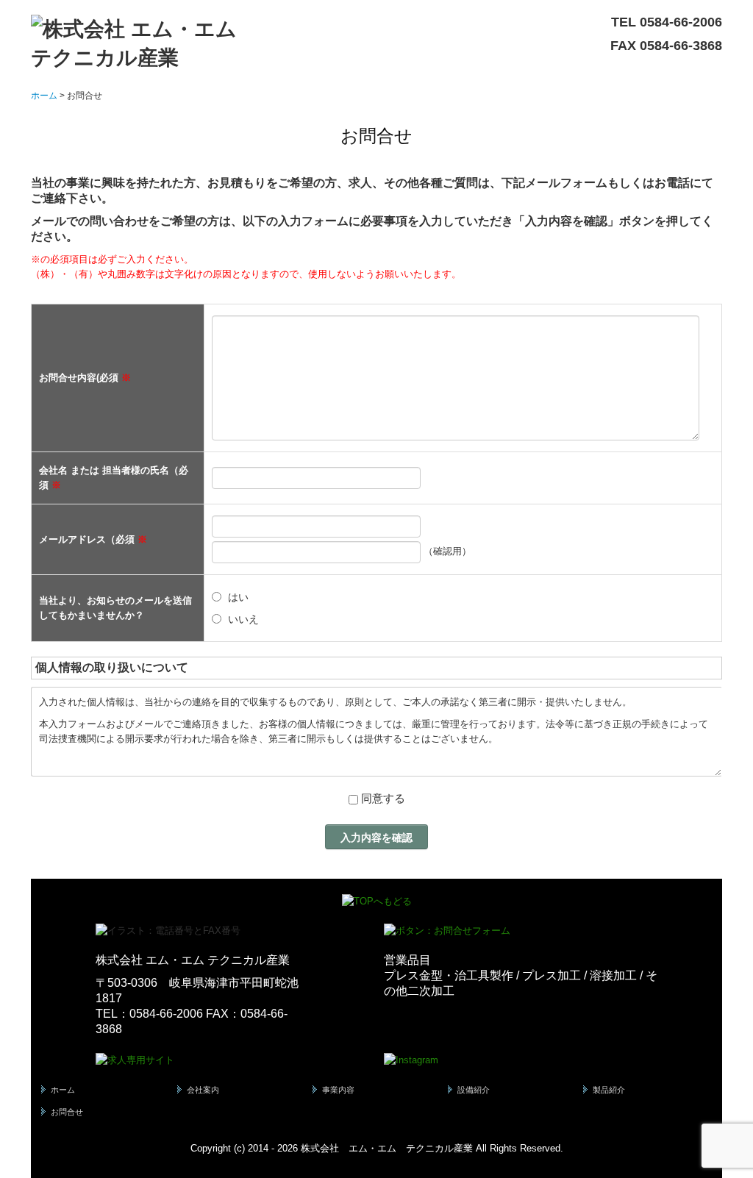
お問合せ (67, 1111)
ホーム (63, 1089)
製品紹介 (609, 1089)
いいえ (243, 619)
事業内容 (338, 1089)
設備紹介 (473, 1089)
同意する (383, 798)
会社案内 (203, 1089)
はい (238, 597)
